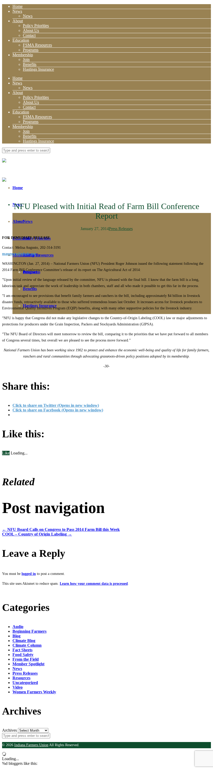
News (17, 11)
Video (17, 687)
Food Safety (23, 654)
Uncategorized (25, 682)
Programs (30, 50)
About (17, 21)
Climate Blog (23, 640)
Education (20, 40)
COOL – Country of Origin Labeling (37, 534)
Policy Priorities (36, 25)
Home (17, 6)
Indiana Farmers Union (31, 745)
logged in (29, 574)
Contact (29, 35)
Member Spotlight (28, 664)
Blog (16, 636)
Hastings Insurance (38, 69)
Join (26, 59)
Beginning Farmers (29, 631)
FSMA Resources (37, 45)
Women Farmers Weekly (34, 692)
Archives (9, 730)
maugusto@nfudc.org (19, 254)
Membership (22, 55)
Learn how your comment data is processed (94, 584)
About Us (31, 30)
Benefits (29, 64)
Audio (17, 626)
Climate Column (27, 645)
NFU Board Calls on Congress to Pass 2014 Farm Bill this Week (61, 529)
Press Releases (121, 228)
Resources (21, 678)
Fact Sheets (22, 650)
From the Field (25, 659)
